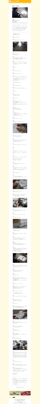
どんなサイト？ (24, 3)
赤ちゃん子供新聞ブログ (17, 400)
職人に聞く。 (20, 387)
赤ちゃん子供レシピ (17, 399)
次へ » (23, 387)
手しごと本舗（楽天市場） (24, 382)
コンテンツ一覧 (28, 3)
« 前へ (17, 387)
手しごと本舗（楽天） (22, 400)
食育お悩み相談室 (20, 399)
